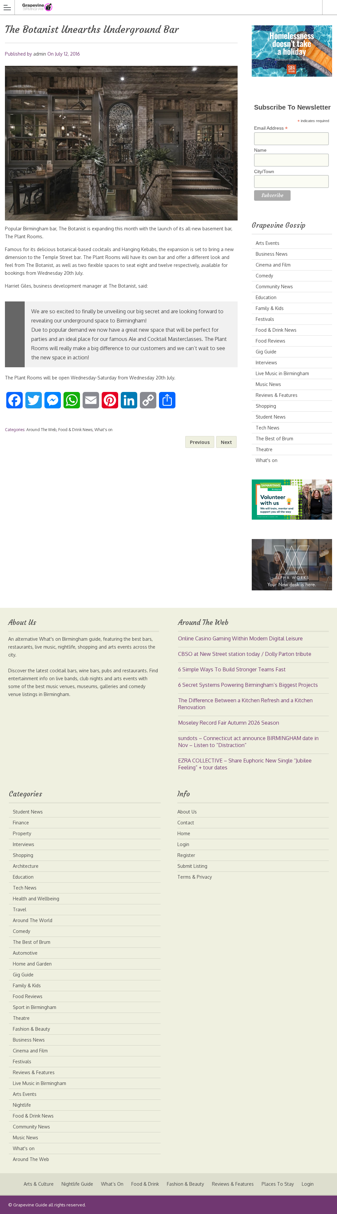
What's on (103, 429)
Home (183, 833)
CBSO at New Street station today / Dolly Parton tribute (244, 654)
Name (260, 150)
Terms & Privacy (194, 877)
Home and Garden (32, 964)
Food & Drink (145, 1184)
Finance (21, 822)
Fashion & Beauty (31, 1029)
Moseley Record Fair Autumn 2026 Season (228, 722)
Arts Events (267, 243)
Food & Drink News (75, 429)
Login (183, 844)
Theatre (264, 449)
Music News (268, 384)
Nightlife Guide (77, 1184)
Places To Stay (278, 1184)
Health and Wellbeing (36, 898)
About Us (187, 811)
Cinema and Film (273, 265)
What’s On (112, 1184)
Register (186, 855)
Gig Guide (266, 351)
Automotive (25, 953)
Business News (272, 254)
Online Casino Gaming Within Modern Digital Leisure (240, 638)
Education (266, 297)
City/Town (264, 171)
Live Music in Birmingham (282, 373)
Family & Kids (270, 308)
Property (22, 833)
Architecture (26, 866)
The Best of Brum (274, 438)
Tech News (267, 427)
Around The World (32, 920)
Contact (185, 822)
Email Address (271, 128)
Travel (19, 909)
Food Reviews (270, 341)
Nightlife (22, 1105)
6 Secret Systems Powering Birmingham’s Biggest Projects (248, 685)
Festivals (265, 319)
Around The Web (41, 429)
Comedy (264, 275)
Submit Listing (192, 866)
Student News (271, 417)
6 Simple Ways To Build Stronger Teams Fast (232, 669)
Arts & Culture (39, 1184)
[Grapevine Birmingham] (162, 7)
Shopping (266, 406)
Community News (274, 286)
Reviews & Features (277, 395)
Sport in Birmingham (34, 1007)
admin (39, 54)
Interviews (266, 362)
